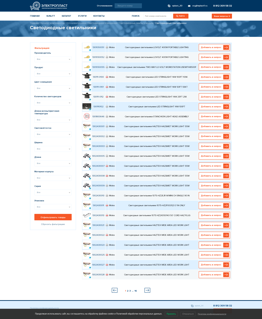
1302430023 (98, 245)
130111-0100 (98, 77)
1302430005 (98, 156)
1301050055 (98, 67)
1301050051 (98, 47)
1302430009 (98, 185)
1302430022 (98, 235)
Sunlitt (50, 16)
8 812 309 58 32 (222, 5)
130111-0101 (98, 87)
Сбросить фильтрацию (53, 224)
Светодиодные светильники (170, 23)
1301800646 (98, 116)
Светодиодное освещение (102, 23)
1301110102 (98, 106)
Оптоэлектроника (76, 23)
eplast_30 (198, 306)
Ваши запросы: (222, 16)
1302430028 (98, 274)
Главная (35, 16)
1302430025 (98, 254)
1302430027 (98, 264)
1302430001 (98, 126)
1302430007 (98, 166)
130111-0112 (98, 96)
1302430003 (98, 146)
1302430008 (98, 175)
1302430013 (98, 215)
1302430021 (98, 225)
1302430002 (98, 136)
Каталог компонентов (53, 23)
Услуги (82, 16)
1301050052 (98, 57)
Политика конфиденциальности (44, 308)
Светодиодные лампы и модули (136, 23)
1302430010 (98, 195)
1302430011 (98, 205)
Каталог (66, 16)
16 (136, 291)
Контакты (99, 16)
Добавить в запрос (211, 47)
